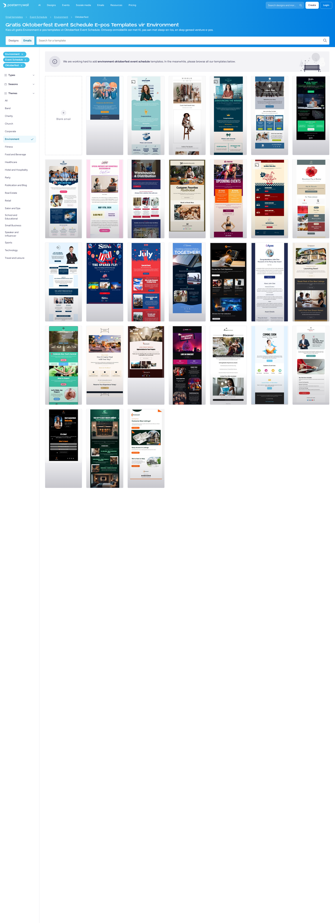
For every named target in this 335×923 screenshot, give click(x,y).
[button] (33, 75)
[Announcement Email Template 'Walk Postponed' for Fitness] (104, 115)
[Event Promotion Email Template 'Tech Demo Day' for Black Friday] (310, 115)
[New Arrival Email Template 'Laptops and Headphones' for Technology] (228, 282)
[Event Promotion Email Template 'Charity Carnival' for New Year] (63, 365)
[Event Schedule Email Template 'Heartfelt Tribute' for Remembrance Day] (310, 198)
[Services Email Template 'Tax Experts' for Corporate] (310, 365)
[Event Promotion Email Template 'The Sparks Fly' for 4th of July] (104, 282)
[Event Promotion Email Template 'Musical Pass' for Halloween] (187, 365)
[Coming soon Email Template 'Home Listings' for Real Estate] (146, 448)
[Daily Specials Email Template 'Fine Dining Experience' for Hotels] (104, 365)
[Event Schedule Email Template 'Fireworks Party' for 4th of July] (146, 282)
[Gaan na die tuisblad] (14, 5)
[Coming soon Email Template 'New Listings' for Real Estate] (310, 282)
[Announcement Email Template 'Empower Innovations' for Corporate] (146, 115)
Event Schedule (38, 17)
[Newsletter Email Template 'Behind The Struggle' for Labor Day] (269, 115)
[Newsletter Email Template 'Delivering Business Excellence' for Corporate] (63, 282)
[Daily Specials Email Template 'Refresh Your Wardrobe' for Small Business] (187, 115)
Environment (61, 17)
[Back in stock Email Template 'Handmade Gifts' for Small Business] (187, 198)
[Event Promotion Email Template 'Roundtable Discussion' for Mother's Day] (104, 198)
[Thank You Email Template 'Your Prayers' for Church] (146, 365)
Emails (27, 40)
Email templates (14, 17)
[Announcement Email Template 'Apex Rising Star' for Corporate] (269, 282)
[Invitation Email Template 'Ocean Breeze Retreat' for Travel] (228, 365)
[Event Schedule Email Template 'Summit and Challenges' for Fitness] (228, 198)
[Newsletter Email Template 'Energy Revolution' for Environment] (187, 282)
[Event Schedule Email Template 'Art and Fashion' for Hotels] (104, 448)
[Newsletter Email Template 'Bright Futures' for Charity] (63, 198)
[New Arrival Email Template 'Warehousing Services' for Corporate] (146, 198)
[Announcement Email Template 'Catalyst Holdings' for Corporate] (228, 115)
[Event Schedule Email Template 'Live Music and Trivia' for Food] (269, 198)
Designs (13, 40)
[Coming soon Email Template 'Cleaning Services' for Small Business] (269, 365)
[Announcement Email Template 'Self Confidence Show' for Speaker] (63, 448)
